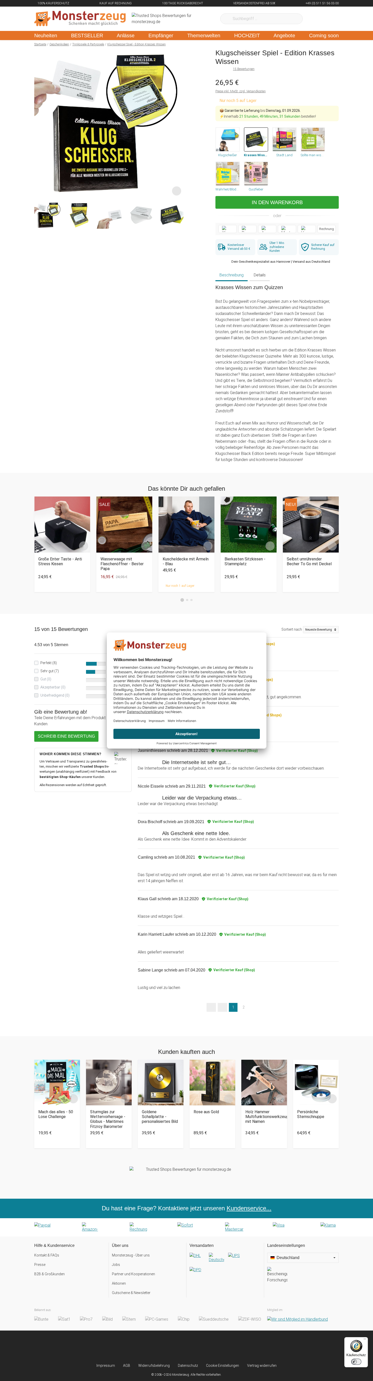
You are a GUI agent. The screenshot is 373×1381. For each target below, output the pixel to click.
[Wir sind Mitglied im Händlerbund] (297, 1319)
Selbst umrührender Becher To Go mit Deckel (309, 561)
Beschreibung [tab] (231, 275)
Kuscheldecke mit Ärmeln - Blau (186, 561)
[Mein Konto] (328, 18)
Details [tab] (260, 275)
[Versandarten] (225, 1267)
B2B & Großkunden (49, 1274)
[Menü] (365, 1340)
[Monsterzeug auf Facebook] (176, 1347)
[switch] (356, 1362)
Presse (39, 1265)
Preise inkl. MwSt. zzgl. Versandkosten (240, 91)
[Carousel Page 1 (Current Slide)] (182, 600)
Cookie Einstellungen (222, 1366)
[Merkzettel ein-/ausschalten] (176, 191)
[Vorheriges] (39, 123)
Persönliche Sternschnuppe (310, 1114)
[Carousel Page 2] (187, 600)
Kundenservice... (249, 1208)
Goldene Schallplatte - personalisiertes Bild (160, 1116)
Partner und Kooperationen (133, 1274)
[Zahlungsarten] (186, 1227)
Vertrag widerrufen (262, 1366)
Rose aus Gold (206, 1111)
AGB (126, 1366)
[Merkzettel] (313, 18)
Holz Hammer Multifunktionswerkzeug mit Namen (264, 1116)
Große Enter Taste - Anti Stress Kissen (60, 561)
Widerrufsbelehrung (154, 1366)
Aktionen (119, 1283)
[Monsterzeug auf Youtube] (217, 1347)
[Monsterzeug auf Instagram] (156, 1347)
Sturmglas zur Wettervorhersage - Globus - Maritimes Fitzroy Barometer (107, 1119)
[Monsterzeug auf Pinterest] (197, 1347)
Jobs (116, 1265)
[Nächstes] (178, 123)
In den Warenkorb (277, 202)
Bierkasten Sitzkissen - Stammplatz (245, 561)
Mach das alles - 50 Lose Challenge (55, 1114)
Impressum (105, 1366)
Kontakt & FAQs (46, 1255)
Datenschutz (188, 1366)
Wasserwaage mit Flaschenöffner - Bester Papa (122, 564)
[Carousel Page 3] (191, 600)
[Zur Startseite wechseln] (80, 19)
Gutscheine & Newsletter (131, 1293)
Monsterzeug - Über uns (131, 1255)
